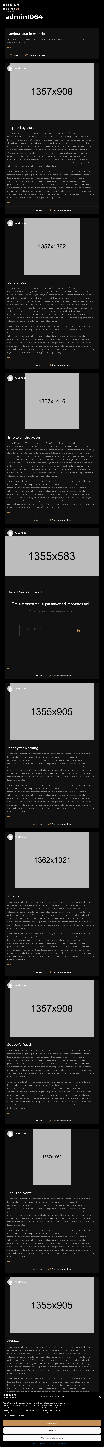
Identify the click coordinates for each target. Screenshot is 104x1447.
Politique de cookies (40, 1444)
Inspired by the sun (23, 128)
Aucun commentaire (61, 210)
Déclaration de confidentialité (60, 1444)
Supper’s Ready (20, 1045)
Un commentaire (37, 55)
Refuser (52, 1430)
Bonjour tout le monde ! (27, 34)
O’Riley (13, 1341)
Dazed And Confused (24, 592)
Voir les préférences (52, 1438)
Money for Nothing (22, 748)
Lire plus (11, 48)
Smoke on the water (23, 437)
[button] (99, 1396)
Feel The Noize (19, 1193)
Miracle (13, 896)
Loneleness (16, 283)
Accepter (52, 1423)
